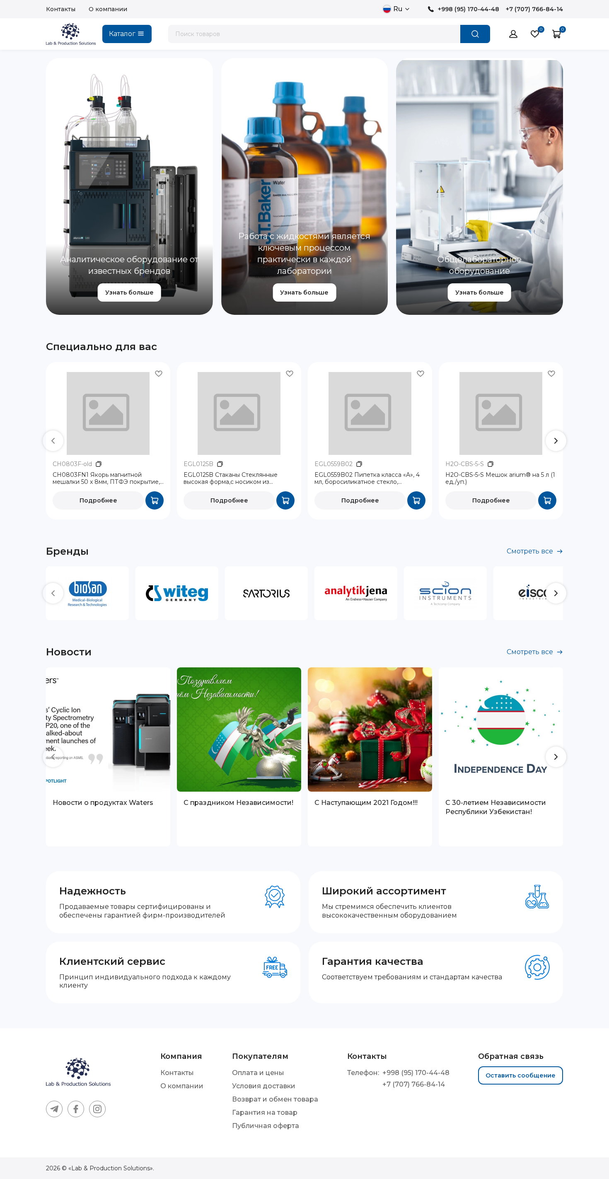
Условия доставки (263, 1086)
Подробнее (98, 500)
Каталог (122, 34)
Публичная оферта (265, 1126)
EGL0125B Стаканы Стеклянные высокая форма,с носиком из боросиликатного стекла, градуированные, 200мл (231, 478)
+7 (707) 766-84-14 (534, 9)
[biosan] (87, 593)
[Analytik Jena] (355, 593)
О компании (108, 9)
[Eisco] (534, 593)
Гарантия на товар (264, 1112)
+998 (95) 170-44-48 (468, 9)
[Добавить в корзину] (154, 500)
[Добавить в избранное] (158, 373)
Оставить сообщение (521, 1075)
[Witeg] (176, 593)
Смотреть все (530, 551)
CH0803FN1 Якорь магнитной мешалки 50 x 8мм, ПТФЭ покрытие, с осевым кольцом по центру (106, 478)
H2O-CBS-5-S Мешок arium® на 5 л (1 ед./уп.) (500, 478)
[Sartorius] (266, 593)
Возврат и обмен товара (275, 1099)
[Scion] (445, 593)
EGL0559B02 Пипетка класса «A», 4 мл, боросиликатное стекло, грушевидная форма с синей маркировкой (367, 478)
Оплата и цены (258, 1073)
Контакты (60, 9)
